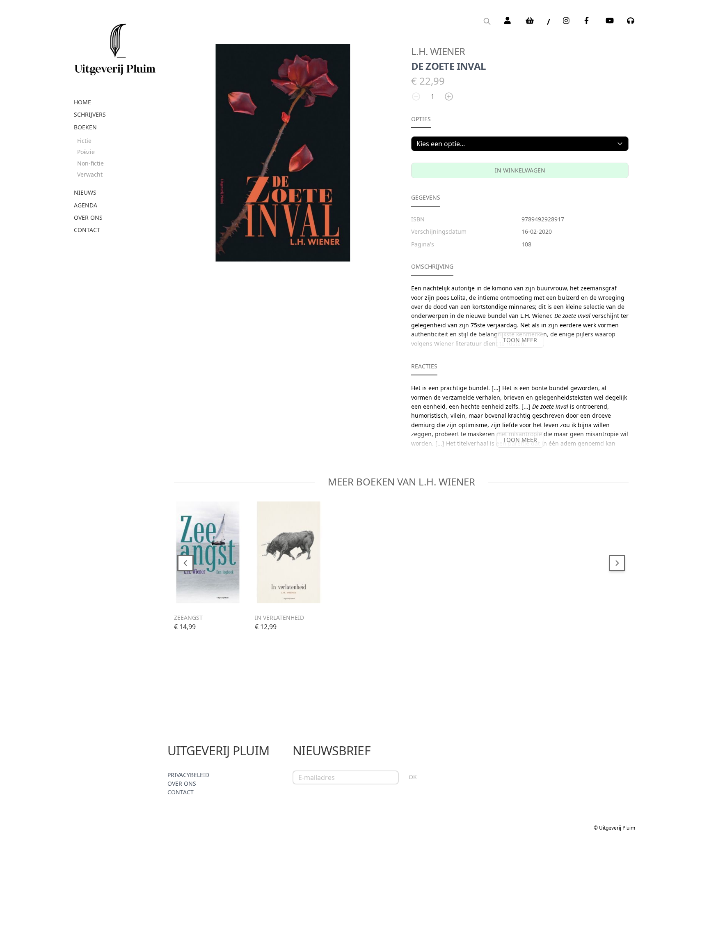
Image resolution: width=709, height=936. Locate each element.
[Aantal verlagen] (416, 96)
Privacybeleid (188, 775)
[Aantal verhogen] (449, 96)
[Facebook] (588, 20)
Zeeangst (188, 617)
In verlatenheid (279, 617)
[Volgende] (617, 563)
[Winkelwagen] (529, 20)
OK (413, 777)
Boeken (85, 127)
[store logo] (115, 46)
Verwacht (90, 174)
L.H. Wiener (438, 51)
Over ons (88, 217)
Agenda (85, 205)
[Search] (487, 22)
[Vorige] (185, 563)
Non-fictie (90, 163)
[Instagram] (567, 20)
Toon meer (520, 340)
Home (82, 102)
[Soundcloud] (631, 20)
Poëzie (86, 152)
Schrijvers (90, 114)
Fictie (84, 141)
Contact (87, 230)
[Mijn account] (508, 20)
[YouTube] (609, 20)
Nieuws (85, 192)
